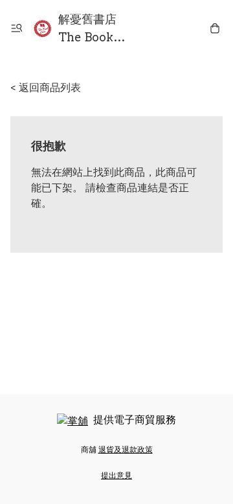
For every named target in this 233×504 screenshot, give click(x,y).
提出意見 (116, 475)
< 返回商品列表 (45, 87)
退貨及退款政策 (125, 449)
